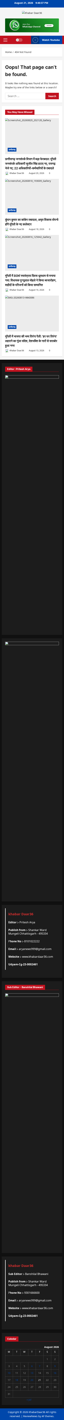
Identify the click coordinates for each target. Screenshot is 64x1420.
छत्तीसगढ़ (12, 149)
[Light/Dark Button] (19, 40)
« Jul (29, 1399)
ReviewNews (30, 1416)
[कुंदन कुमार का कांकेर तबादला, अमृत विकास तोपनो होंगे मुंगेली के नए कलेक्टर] (32, 197)
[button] (5, 40)
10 (9, 1373)
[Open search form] (27, 40)
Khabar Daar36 (16, 173)
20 (32, 1380)
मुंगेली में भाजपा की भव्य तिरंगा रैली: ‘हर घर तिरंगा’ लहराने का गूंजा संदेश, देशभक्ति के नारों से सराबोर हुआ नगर (31, 341)
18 (16, 1380)
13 (32, 1373)
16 (55, 1373)
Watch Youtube (51, 39)
